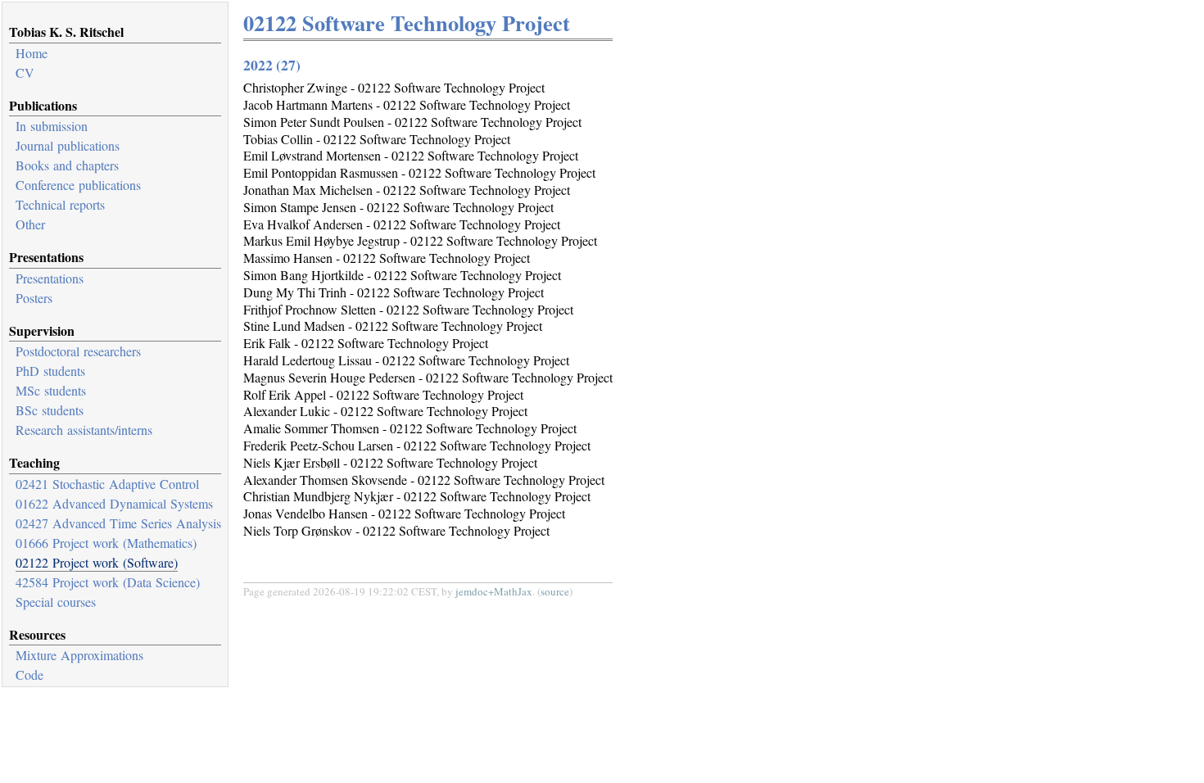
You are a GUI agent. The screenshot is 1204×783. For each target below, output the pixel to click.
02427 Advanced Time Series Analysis (118, 523)
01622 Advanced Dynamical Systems (114, 503)
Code (29, 674)
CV (25, 72)
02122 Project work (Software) (97, 562)
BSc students (50, 410)
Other (30, 224)
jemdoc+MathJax (493, 591)
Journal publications (68, 145)
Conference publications (78, 184)
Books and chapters (67, 165)
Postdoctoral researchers (78, 351)
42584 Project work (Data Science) (108, 582)
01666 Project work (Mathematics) (106, 542)
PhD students (50, 370)
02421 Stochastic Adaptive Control (107, 483)
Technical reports (60, 204)
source (555, 591)
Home (32, 52)
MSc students (51, 390)
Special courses (56, 601)
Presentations (50, 278)
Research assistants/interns (84, 429)
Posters (34, 297)
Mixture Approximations (79, 654)
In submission (52, 125)
